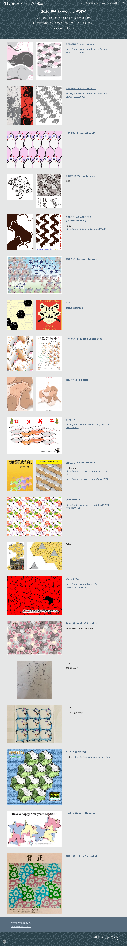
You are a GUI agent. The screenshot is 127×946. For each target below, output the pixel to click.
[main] (63, 19)
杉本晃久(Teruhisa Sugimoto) (84, 339)
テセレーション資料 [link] (108, 3)
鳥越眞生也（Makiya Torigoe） (81, 176)
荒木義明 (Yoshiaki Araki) (81, 623)
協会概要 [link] (89, 3)
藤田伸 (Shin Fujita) (78, 379)
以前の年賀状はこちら (21, 926)
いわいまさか (72, 579)
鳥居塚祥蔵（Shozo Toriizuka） (81, 44)
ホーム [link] (79, 3)
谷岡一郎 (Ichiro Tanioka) (81, 856)
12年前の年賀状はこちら (22, 922)
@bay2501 (71, 419)
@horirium (73, 499)
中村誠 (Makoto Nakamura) (82, 813)
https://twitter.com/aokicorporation (92, 757)
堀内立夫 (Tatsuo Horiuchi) (82, 462)
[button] (124, 3)
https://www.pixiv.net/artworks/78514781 (86, 229)
